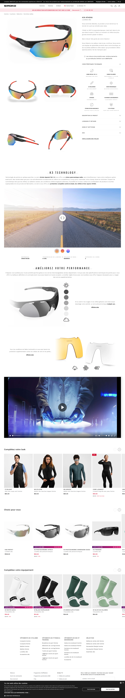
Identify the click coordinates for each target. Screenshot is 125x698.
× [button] (123, 682)
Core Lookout (98, 489)
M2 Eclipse (38, 489)
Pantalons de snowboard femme (71, 653)
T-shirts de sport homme (49, 651)
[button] (41, 693)
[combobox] (121, 683)
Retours (12, 673)
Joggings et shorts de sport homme (50, 658)
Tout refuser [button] (91, 689)
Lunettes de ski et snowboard (73, 657)
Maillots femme (24, 649)
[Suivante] (119, 509)
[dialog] (62, 689)
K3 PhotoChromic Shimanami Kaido (77, 549)
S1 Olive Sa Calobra (100, 610)
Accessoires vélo (25, 654)
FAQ (35, 679)
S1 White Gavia (10, 610)
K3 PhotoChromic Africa (43, 549)
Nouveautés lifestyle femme (94, 649)
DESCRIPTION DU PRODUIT (90, 115)
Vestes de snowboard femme (72, 645)
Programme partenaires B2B (42, 676)
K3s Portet (9, 549)
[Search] (111, 6)
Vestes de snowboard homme (72, 643)
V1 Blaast (8, 489)
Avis (83, 133)
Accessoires (67, 659)
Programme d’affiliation (41, 673)
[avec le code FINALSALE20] (81, 10)
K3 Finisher (97, 549)
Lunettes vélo (24, 651)
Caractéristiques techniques (92, 64)
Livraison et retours (89, 121)
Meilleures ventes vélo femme (95, 641)
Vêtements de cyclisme (29, 638)
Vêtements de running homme (51, 645)
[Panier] (115, 6)
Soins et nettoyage (88, 127)
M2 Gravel (67, 489)
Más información (8, 691)
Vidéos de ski (63, 679)
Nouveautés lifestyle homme (94, 646)
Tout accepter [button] (110, 689)
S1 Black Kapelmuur (41, 610)
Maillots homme (24, 646)
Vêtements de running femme (51, 648)
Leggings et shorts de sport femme (50, 654)
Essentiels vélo (90, 651)
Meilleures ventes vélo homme (95, 643)
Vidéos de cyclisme (64, 676)
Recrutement (14, 679)
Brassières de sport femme (50, 643)
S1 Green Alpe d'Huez (71, 610)
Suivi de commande (16, 676)
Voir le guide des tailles (90, 138)
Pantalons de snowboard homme (71, 649)
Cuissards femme (25, 643)
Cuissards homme (25, 641)
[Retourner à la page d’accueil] (10, 6)
